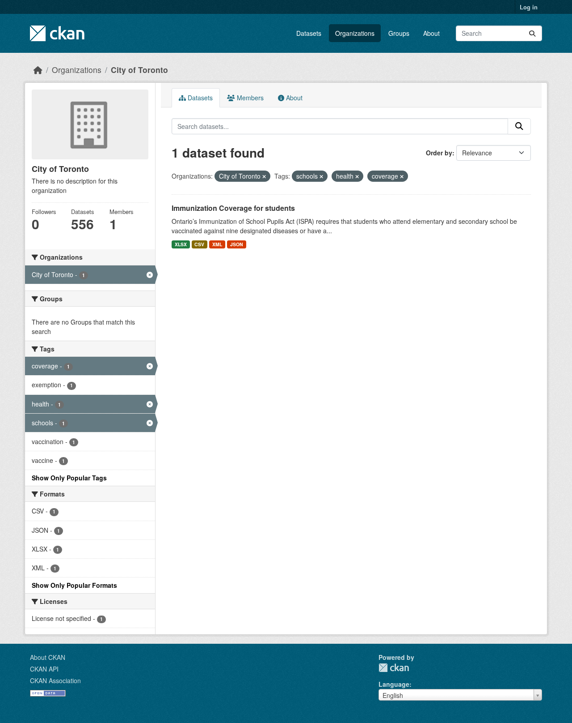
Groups (398, 33)
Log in (529, 7)
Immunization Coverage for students (233, 208)
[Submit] (532, 33)
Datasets (308, 33)
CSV (199, 244)
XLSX (181, 244)
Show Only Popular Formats (74, 585)
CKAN (394, 667)
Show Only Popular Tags (69, 477)
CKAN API (44, 668)
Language (394, 684)
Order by (439, 152)
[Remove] (264, 176)
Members (249, 97)
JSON (236, 244)
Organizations (354, 33)
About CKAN (47, 657)
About (431, 33)
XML (217, 244)
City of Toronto (139, 69)
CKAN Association (55, 680)
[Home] (38, 69)
